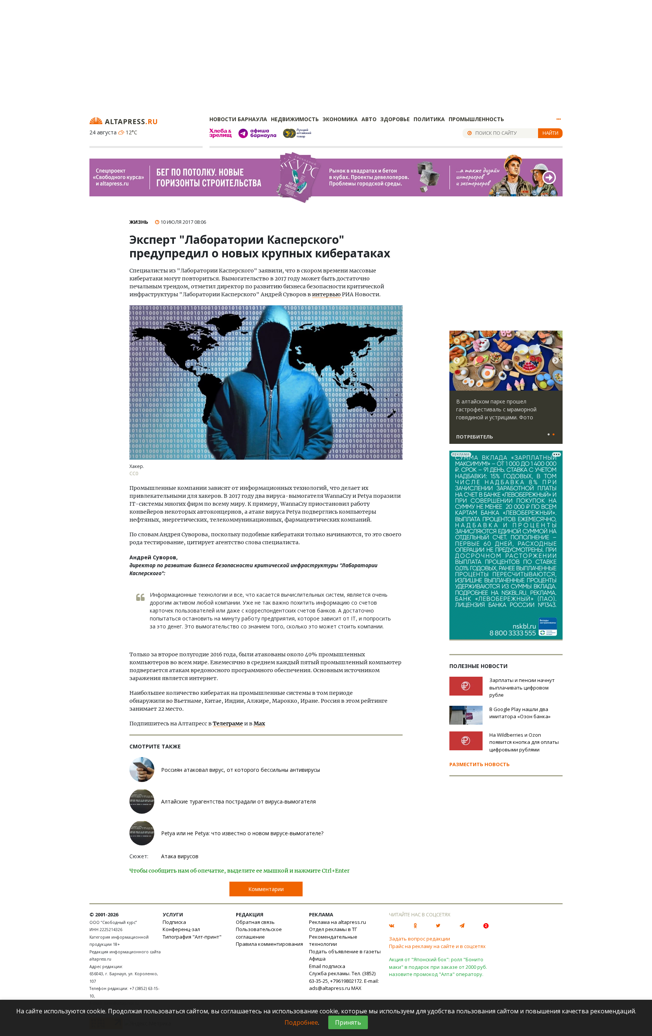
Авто (369, 119)
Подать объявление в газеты (345, 951)
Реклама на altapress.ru (337, 922)
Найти (550, 132)
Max (259, 723)
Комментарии (266, 889)
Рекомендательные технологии (333, 940)
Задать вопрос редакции (419, 938)
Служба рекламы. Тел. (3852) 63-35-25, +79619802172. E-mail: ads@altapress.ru (344, 980)
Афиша (317, 958)
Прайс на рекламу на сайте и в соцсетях (437, 946)
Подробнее (301, 1022)
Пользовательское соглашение (259, 933)
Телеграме (228, 723)
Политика (429, 119)
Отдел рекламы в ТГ (333, 929)
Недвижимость (295, 119)
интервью (327, 294)
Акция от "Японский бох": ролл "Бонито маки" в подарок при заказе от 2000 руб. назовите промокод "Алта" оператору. (438, 967)
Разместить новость (479, 764)
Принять (348, 1022)
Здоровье (395, 119)
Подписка (174, 922)
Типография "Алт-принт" (192, 936)
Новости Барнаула (238, 119)
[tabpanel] (506, 391)
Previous (456, 361)
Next (555, 361)
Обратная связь (255, 922)
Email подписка (327, 966)
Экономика (340, 119)
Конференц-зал (181, 929)
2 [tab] (553, 435)
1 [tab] (549, 435)
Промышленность (476, 119)
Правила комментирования (269, 944)
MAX (356, 988)
